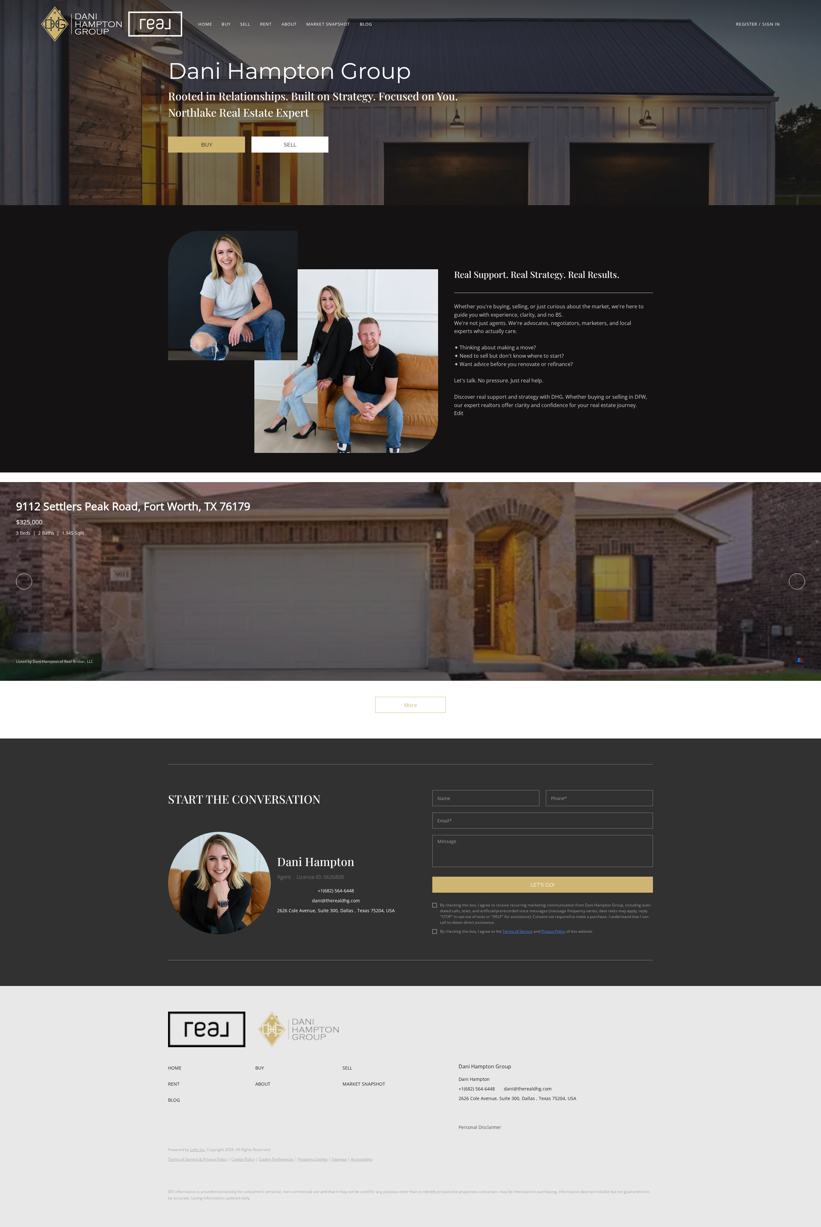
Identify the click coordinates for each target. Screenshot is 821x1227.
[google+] (515, 1113)
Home (205, 24)
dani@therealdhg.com (528, 1089)
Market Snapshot (328, 24)
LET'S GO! (542, 885)
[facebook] (463, 1113)
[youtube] (502, 1113)
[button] (81, 24)
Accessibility (362, 1159)
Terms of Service (518, 931)
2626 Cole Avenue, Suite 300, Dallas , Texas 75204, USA (336, 910)
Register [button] (746, 24)
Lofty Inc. (198, 1149)
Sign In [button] (771, 24)
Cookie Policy (243, 1159)
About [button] (289, 24)
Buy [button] (226, 24)
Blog (366, 24)
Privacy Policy (553, 931)
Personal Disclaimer (480, 1127)
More (410, 705)
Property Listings (313, 1159)
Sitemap (339, 1159)
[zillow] (476, 1113)
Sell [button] (245, 24)
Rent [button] (266, 24)
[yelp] (489, 1113)
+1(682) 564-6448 (336, 891)
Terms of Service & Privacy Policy (197, 1159)
